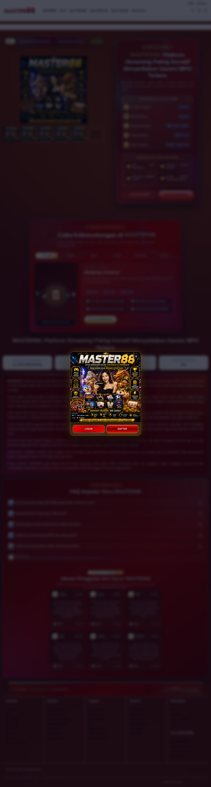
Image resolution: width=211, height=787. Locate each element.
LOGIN (88, 429)
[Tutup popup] (136, 356)
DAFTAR (122, 429)
